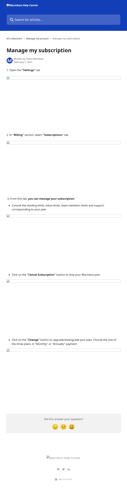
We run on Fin (65, 479)
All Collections (14, 38)
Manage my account (37, 38)
